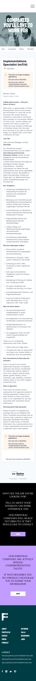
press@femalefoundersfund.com (16, 659)
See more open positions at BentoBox (18, 459)
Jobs (23, 639)
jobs (3, 49)
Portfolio (6, 632)
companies (12, 49)
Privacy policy (13, 478)
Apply (18, 534)
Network (24, 629)
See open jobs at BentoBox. (17, 79)
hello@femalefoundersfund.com (17, 663)
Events (4, 636)
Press (4, 639)
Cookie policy (23, 478)
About (4, 629)
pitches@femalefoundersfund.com (17, 656)
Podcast (5, 643)
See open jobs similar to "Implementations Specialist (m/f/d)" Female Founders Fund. (18, 84)
